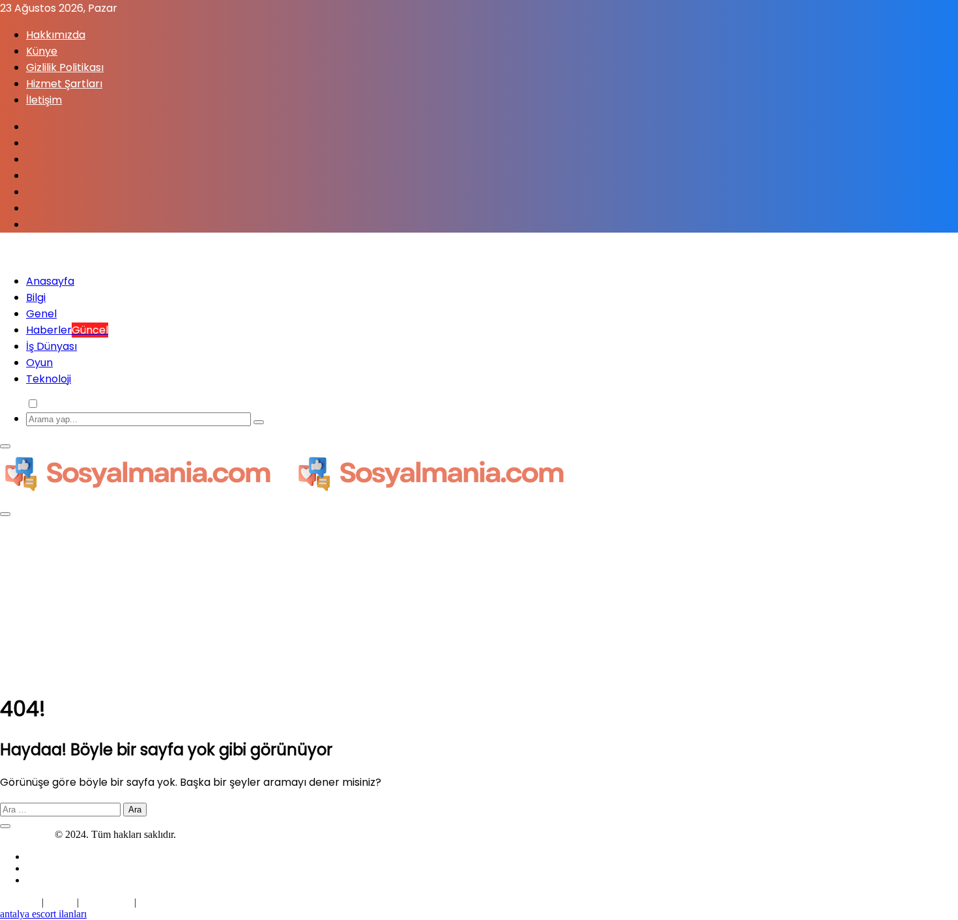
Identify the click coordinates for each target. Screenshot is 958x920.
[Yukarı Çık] (5, 826)
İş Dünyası (51, 346)
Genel (41, 313)
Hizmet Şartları (64, 83)
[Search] (259, 422)
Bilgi (36, 297)
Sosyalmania (26, 834)
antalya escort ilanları (43, 913)
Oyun (39, 362)
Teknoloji (48, 378)
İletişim (44, 100)
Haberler (67, 330)
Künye (41, 51)
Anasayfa (50, 281)
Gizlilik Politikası (65, 67)
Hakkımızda (55, 34)
